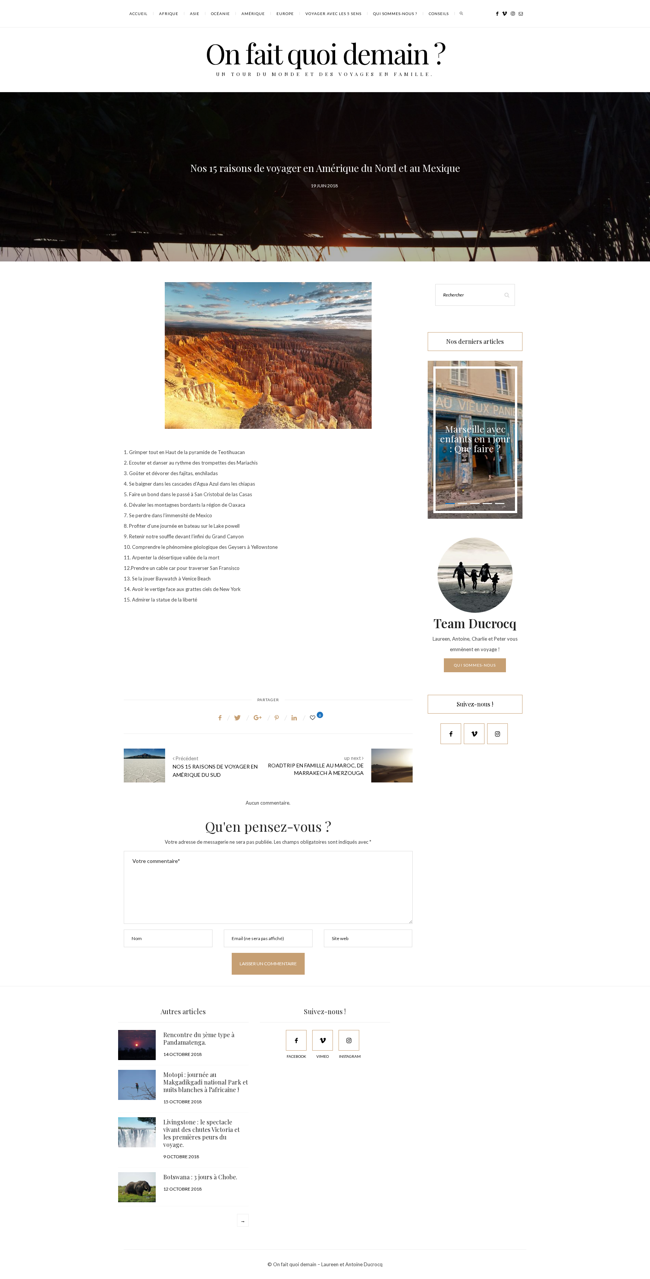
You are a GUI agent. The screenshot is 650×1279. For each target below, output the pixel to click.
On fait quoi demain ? (325, 53)
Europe (285, 13)
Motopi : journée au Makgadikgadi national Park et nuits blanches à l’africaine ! (205, 1082)
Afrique (168, 13)
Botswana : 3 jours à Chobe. (200, 1177)
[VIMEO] (322, 1040)
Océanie (220, 13)
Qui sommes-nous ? (395, 13)
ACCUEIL (138, 13)
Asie (194, 13)
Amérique (253, 13)
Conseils (439, 13)
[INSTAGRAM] (349, 1040)
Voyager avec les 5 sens (333, 13)
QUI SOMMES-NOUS (475, 665)
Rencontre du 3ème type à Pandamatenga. (198, 1038)
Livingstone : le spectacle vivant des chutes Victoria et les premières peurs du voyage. (201, 1133)
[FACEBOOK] (296, 1040)
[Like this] (313, 717)
